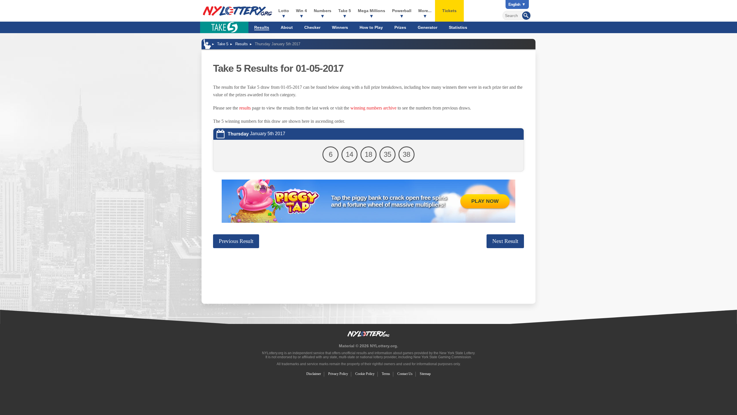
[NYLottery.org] (237, 11)
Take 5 (344, 10)
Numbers (322, 10)
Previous (236, 241)
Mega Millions (371, 10)
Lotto (283, 10)
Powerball (401, 10)
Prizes (400, 27)
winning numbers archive (373, 107)
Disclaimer (313, 374)
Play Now (485, 201)
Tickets (449, 10)
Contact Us (405, 374)
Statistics (458, 27)
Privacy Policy (338, 374)
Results (261, 27)
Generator (427, 27)
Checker (312, 27)
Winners (340, 27)
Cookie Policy (365, 374)
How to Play (371, 27)
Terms (386, 374)
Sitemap (425, 374)
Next (505, 241)
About (287, 27)
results (245, 107)
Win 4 (301, 10)
